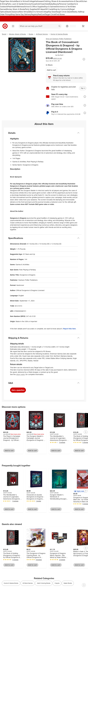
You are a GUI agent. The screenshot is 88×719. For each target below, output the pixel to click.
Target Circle (50, 14)
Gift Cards (49, 9)
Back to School (22, 1)
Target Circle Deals (64, 12)
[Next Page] (86, 432)
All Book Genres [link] (28, 583)
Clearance (15, 12)
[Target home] (5, 26)
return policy (20, 374)
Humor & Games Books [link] (11, 583)
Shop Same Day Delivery (21, 14)
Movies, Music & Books (15, 9)
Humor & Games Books (59, 34)
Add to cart (51, 70)
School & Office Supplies (34, 6)
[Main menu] (13, 26)
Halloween (39, 1)
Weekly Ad (76, 12)
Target (4, 34)
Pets (9, 6)
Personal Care (65, 4)
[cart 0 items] (83, 26)
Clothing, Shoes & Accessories (56, 1)
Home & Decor (75, 1)
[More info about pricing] (84, 59)
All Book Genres (42, 34)
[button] (55, 55)
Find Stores (60, 14)
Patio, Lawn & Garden (16, 4)
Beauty (56, 4)
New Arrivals (24, 12)
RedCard (41, 14)
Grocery (28, 4)
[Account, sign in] (72, 26)
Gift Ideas (41, 9)
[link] (55, 55)
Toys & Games (50, 6)
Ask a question (18, 390)
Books (31, 34)
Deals (8, 12)
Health (14, 6)
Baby (51, 4)
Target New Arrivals (8, 1)
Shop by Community (61, 9)
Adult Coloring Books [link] (43, 583)
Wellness (20, 6)
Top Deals (52, 12)
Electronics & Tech (63, 6)
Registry (34, 14)
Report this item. (69, 329)
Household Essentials (40, 4)
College (31, 1)
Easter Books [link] (68, 583)
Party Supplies (31, 9)
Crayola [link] (57, 583)
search (59, 26)
